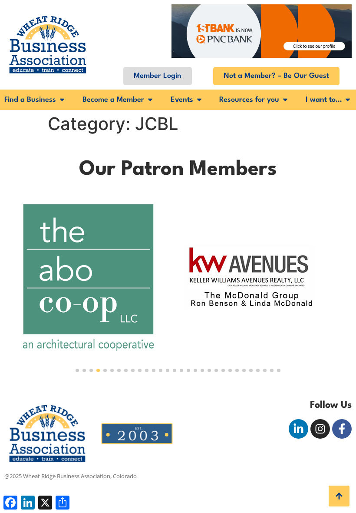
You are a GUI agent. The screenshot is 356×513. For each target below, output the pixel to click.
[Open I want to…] (348, 100)
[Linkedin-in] (298, 429)
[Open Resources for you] (285, 100)
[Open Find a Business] (62, 100)
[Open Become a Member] (150, 100)
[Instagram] (320, 429)
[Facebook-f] (342, 429)
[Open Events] (199, 100)
